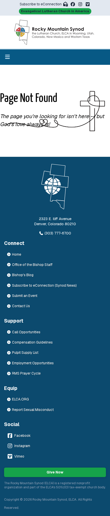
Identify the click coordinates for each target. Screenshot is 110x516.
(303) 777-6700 (58, 233)
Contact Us (21, 306)
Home (16, 254)
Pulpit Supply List (25, 352)
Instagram (22, 445)
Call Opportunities (26, 332)
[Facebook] (72, 4)
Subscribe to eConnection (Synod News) (44, 285)
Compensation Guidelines (32, 342)
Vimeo (19, 456)
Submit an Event (24, 295)
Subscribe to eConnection (41, 4)
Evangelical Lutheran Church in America (55, 11)
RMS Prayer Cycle (26, 373)
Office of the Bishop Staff (32, 264)
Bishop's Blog (23, 275)
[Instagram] (80, 4)
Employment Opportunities (33, 363)
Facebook (22, 435)
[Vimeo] (87, 4)
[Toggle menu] (7, 57)
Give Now (55, 472)
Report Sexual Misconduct (33, 409)
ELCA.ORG (20, 399)
